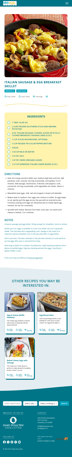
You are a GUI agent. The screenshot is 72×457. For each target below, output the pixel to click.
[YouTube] (19, 442)
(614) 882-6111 (43, 428)
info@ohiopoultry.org (45, 426)
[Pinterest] (11, 442)
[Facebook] (4, 442)
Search (64, 403)
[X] (8, 442)
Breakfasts (10, 91)
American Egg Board (35, 258)
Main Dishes (21, 91)
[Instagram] (15, 442)
